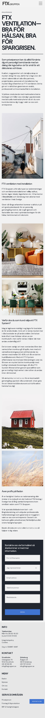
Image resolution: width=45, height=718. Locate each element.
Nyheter (5, 682)
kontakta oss (19, 378)
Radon (4, 679)
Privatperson (6, 700)
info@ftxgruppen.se (9, 666)
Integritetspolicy (8, 640)
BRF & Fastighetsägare (10, 707)
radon (19, 528)
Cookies (5, 642)
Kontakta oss (37, 701)
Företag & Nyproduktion (11, 703)
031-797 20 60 (25, 664)
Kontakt (5, 689)
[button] (40, 3)
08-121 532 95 (7, 664)
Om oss (4, 686)
